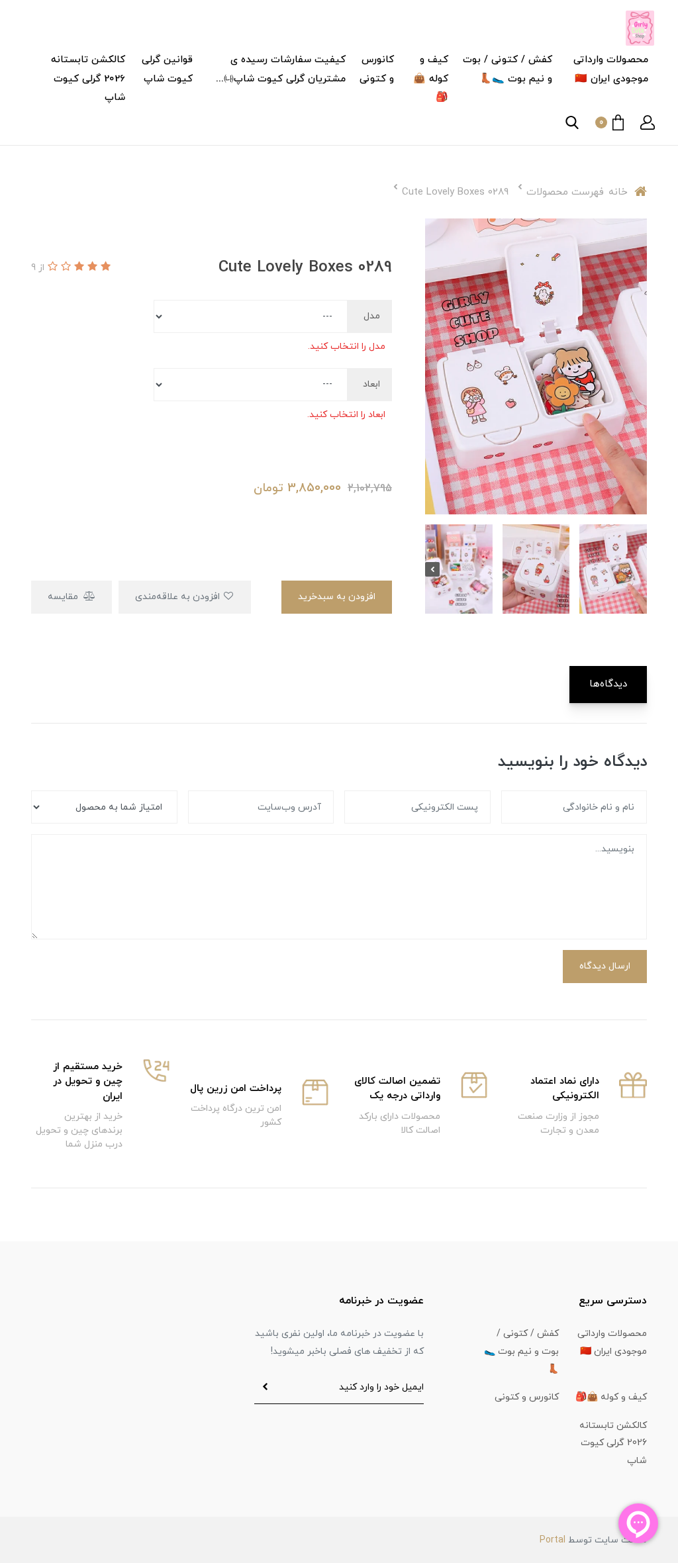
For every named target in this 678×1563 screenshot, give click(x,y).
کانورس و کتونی (377, 69)
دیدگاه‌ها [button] (608, 684)
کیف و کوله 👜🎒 (430, 79)
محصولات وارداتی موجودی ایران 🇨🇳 (610, 69)
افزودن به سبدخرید (336, 597)
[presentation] (639, 569)
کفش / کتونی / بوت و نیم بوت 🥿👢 (507, 69)
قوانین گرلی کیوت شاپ (167, 69)
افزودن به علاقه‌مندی (178, 597)
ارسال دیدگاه (604, 966)
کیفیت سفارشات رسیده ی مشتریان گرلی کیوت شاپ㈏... (281, 69)
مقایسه (64, 597)
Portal (552, 1540)
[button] (647, 122)
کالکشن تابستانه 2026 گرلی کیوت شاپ (88, 79)
